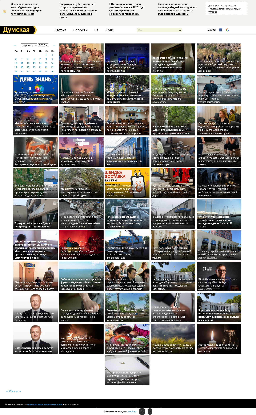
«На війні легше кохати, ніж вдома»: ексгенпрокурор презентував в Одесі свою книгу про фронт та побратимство (81, 65)
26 (28, 71)
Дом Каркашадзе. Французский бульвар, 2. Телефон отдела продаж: (224, 8)
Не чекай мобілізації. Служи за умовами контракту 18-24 (77, 161)
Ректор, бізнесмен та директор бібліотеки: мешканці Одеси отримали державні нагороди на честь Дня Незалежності (124, 377)
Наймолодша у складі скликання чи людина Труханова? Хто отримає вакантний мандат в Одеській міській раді (173, 284)
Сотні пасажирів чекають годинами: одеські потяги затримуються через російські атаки (124, 159)
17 (16, 67)
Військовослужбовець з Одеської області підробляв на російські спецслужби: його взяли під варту (34, 286)
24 (16, 71)
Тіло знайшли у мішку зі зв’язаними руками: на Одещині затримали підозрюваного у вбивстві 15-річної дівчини (218, 65)
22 (46, 67)
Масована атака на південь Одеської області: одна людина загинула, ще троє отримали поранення (33, 128)
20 (34, 67)
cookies (132, 411)
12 (28, 63)
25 (22, 71)
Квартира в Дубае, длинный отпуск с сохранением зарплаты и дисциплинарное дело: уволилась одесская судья (78, 10)
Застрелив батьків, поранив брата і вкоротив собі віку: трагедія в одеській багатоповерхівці (170, 64)
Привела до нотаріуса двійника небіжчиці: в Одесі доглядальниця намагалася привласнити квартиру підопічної (81, 128)
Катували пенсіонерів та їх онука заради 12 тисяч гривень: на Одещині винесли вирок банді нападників (217, 190)
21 (40, 67)
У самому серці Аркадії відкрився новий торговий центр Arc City (218, 254)
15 (46, 63)
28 (40, 71)
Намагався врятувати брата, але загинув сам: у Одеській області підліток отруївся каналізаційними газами (219, 159)
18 (22, 67)
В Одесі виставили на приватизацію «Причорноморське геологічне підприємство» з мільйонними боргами (173, 221)
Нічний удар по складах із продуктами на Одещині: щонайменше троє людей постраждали (122, 65)
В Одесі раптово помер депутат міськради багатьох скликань (34, 349)
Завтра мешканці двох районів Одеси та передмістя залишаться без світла (217, 348)
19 (28, 67)
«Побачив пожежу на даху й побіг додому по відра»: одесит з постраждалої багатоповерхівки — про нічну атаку (80, 221)
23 (52, 67)
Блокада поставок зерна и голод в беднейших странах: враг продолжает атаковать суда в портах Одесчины (177, 8)
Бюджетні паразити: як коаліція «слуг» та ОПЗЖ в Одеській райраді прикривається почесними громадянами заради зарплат (127, 128)
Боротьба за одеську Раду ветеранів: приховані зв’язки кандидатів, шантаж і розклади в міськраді (218, 315)
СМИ (109, 30)
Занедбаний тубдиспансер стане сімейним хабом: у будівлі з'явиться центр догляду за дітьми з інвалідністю (127, 315)
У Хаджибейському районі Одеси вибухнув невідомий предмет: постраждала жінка (170, 130)
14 (40, 63)
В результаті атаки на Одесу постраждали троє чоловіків (32, 225)
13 (34, 63)
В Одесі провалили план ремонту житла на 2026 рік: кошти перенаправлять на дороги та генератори (171, 159)
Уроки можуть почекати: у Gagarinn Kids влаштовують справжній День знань (34, 97)
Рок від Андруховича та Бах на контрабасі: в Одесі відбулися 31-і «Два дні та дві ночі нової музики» (80, 252)
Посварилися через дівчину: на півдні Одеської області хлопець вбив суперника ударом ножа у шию (81, 315)
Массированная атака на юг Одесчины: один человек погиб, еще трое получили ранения (26, 8)
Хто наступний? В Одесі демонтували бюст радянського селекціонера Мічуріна (79, 192)
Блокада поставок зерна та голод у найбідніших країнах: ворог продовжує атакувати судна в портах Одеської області (34, 190)
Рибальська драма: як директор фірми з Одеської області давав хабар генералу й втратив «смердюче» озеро (81, 284)
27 (34, 71)
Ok (142, 411)
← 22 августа (13, 391)
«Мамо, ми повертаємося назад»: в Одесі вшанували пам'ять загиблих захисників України (125, 97)
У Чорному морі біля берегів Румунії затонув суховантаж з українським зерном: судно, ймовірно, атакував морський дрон (35, 159)
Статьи (60, 30)
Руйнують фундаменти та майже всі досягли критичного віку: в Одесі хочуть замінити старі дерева (171, 190)
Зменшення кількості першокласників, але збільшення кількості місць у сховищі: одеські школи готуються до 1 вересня (126, 284)
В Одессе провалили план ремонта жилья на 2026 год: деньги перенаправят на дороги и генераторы (126, 8)
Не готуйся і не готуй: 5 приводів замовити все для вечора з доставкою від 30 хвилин (125, 190)
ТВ (96, 30)
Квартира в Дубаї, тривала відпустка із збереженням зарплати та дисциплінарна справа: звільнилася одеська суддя (219, 128)
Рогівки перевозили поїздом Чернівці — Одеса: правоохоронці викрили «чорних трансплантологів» (218, 97)
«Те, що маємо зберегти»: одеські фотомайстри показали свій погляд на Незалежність (172, 348)
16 (52, 63)
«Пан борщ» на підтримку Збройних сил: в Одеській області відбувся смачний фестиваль (127, 348)
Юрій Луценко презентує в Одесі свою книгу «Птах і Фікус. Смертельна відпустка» (217, 284)
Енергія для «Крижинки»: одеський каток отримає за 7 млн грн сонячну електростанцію (127, 252)
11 (22, 63)
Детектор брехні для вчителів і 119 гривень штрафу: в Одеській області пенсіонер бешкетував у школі (171, 252)
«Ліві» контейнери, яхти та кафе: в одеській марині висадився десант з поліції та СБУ (215, 221)
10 (16, 63)
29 (46, 71)
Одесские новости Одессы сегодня (44, 404)
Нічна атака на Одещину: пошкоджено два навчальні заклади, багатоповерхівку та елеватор (124, 221)
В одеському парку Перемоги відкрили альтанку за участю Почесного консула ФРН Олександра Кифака (169, 95)
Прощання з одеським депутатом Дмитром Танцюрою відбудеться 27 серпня (34, 317)
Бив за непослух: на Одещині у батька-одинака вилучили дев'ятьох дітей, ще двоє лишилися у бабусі (81, 97)
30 (52, 71)
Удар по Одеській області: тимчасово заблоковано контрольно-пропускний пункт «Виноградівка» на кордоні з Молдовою (78, 345)
